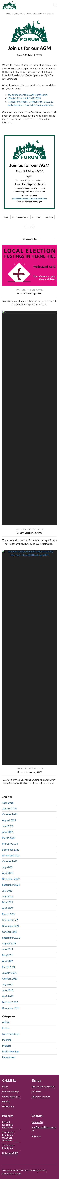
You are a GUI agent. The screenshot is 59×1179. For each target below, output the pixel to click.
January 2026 (9, 808)
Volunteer (36, 1091)
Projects (6, 1045)
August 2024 (9, 820)
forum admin (37, 529)
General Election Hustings (29, 532)
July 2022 (7, 890)
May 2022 (7, 902)
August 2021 (9, 943)
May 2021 (7, 955)
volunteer (49, 217)
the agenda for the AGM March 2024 (27, 94)
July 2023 (7, 867)
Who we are (8, 1106)
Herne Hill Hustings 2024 (29, 772)
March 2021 (8, 966)
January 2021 (9, 972)
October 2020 (9, 978)
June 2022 (7, 896)
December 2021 (10, 925)
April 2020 (7, 996)
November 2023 (11, 855)
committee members (20, 217)
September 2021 (11, 937)
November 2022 (11, 878)
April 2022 (7, 908)
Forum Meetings (30, 14)
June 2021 (7, 949)
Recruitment (9, 1057)
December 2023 (10, 849)
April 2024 (7, 831)
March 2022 (8, 914)
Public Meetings (45, 14)
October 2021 (9, 931)
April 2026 (7, 802)
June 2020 (7, 990)
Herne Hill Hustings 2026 (29, 293)
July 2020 (7, 984)
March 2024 (8, 837)
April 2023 (7, 873)
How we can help (10, 1091)
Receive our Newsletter (43, 1086)
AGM (6, 217)
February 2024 (10, 843)
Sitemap (18, 1173)
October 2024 (9, 814)
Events (5, 1028)
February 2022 (10, 920)
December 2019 (10, 1008)
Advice (6, 1022)
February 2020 (10, 1002)
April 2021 (7, 961)
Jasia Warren (37, 290)
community (36, 217)
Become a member (41, 1096)
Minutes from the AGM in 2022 (24, 98)
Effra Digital (42, 1170)
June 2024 (7, 826)
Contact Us (37, 1121)
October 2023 (9, 861)
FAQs (5, 1086)
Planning (6, 1039)
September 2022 (11, 884)
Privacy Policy (7, 1173)
